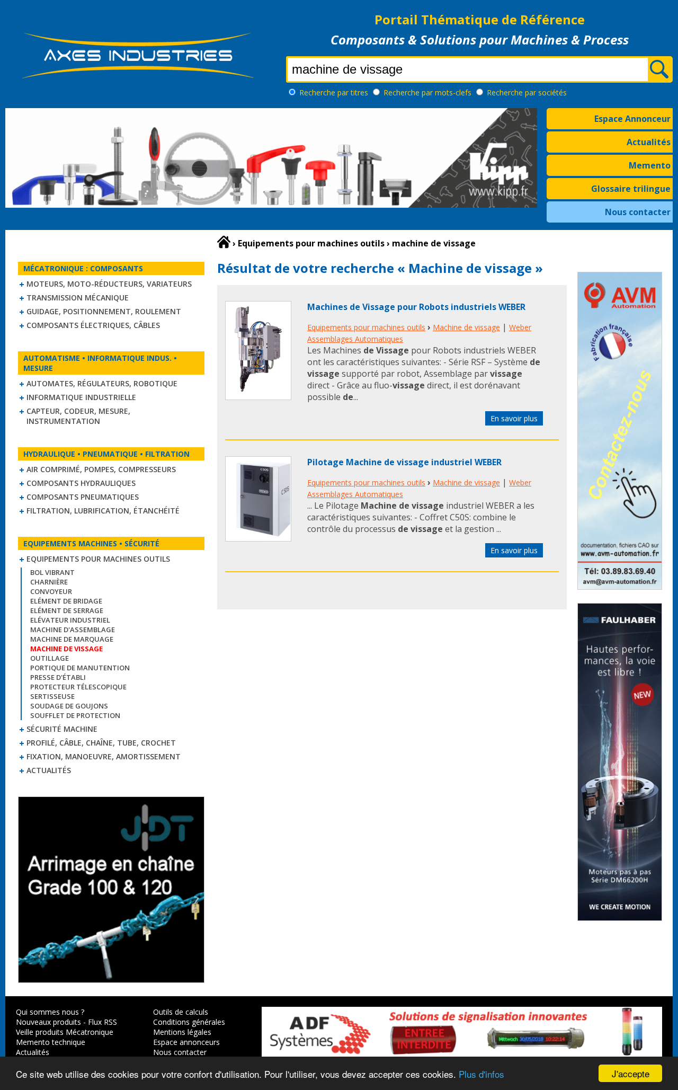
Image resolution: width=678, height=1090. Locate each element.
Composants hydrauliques (81, 483)
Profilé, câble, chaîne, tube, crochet (101, 743)
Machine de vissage (466, 327)
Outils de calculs (180, 1012)
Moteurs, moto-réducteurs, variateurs (109, 284)
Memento (650, 165)
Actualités (649, 142)
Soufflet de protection (75, 715)
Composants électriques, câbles (93, 325)
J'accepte (630, 1073)
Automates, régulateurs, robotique (101, 383)
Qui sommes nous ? (50, 1012)
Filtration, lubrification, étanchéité (103, 511)
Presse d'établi (58, 677)
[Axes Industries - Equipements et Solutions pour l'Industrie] (137, 78)
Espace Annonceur (632, 119)
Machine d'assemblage (72, 629)
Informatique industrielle (81, 397)
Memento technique (50, 1042)
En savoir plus (514, 418)
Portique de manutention (80, 667)
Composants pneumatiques (82, 497)
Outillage (49, 658)
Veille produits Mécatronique (64, 1032)
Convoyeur (51, 591)
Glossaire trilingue (631, 188)
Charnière (49, 582)
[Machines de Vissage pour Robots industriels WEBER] (258, 397)
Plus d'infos (481, 1073)
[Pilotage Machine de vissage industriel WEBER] (258, 538)
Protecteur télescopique (78, 687)
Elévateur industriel (70, 620)
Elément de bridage (66, 601)
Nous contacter (638, 212)
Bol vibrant (52, 572)
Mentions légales (182, 1032)
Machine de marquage (71, 639)
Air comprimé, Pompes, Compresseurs (101, 469)
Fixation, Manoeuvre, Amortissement (103, 756)
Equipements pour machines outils (98, 559)
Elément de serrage (66, 610)
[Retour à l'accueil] (223, 242)
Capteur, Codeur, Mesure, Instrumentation (78, 416)
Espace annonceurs (186, 1042)
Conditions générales (189, 1022)
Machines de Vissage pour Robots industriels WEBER (416, 307)
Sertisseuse (52, 696)
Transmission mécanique (77, 298)
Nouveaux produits (48, 1022)
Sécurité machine (61, 729)
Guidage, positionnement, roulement (103, 311)
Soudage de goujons (69, 706)
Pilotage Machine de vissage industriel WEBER (404, 462)
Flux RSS (102, 1022)
